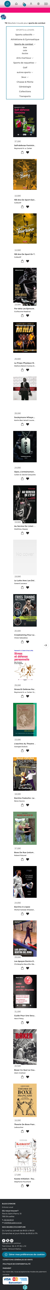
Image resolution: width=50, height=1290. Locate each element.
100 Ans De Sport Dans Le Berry (29, 200)
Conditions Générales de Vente (18, 1260)
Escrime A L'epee (22, 907)
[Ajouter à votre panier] (22, 152)
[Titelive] (25, 1287)
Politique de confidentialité (16, 1264)
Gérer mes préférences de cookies (26, 1254)
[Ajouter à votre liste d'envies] (27, 152)
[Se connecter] (31, 4)
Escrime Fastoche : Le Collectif (28, 798)
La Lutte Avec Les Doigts (25, 580)
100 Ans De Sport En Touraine (28, 254)
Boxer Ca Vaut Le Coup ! (25, 1070)
